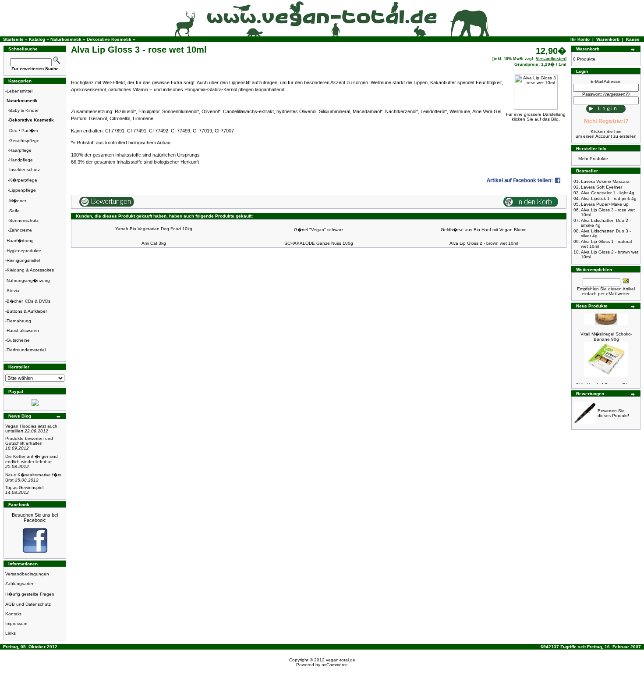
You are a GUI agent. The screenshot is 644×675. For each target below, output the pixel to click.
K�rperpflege (23, 180)
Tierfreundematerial (26, 349)
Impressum (16, 623)
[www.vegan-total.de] (35, 552)
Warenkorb (607, 39)
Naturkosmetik (65, 39)
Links (10, 633)
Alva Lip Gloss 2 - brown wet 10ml (483, 243)
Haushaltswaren (23, 330)
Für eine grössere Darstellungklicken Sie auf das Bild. (536, 116)
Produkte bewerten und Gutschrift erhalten (29, 443)
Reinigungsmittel (23, 260)
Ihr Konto (580, 39)
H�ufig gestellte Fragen (29, 594)
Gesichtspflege (24, 140)
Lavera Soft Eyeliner (601, 187)
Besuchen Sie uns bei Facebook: (35, 517)
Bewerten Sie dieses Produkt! (613, 413)
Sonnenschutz (24, 220)
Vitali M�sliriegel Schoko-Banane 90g (606, 333)
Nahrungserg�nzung (28, 280)
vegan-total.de (340, 659)
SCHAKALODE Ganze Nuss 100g (318, 243)
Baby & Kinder (24, 110)
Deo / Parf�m (23, 130)
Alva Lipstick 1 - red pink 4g (609, 198)
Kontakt (13, 613)
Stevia (13, 290)
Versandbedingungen (27, 573)
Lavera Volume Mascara (605, 181)
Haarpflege (20, 150)
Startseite (13, 39)
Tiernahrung (19, 320)
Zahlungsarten (20, 583)
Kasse (633, 39)
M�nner (17, 200)
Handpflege (21, 159)
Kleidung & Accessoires (30, 270)
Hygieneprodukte (24, 250)
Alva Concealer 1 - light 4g (607, 192)
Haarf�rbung (20, 240)
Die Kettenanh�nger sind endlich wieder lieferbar (31, 461)
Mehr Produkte (593, 158)
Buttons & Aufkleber (27, 311)
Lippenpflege (22, 190)
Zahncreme (20, 230)
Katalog (37, 39)
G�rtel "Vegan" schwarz (318, 229)
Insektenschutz (24, 169)
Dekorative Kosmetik (109, 39)
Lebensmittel (19, 91)
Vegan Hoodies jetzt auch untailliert (31, 428)
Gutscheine (18, 340)
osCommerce (335, 664)
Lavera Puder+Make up (605, 204)
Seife (14, 210)
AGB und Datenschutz (28, 604)
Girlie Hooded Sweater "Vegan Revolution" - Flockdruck (606, 383)
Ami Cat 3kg (154, 243)
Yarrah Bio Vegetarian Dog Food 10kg (153, 228)
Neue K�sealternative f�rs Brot (33, 477)
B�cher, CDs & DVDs (28, 301)
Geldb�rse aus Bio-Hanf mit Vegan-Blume (484, 229)
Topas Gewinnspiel (24, 490)
